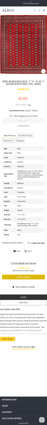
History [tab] (23, 302)
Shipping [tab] (20, 140)
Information (9, 399)
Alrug (8, 10)
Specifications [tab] (10, 135)
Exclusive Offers (12, 418)
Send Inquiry (24, 126)
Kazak (26, 320)
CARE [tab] (23, 297)
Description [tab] (8, 140)
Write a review (23, 277)
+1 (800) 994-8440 (37, 243)
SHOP (5, 405)
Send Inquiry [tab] (27, 135)
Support (7, 412)
